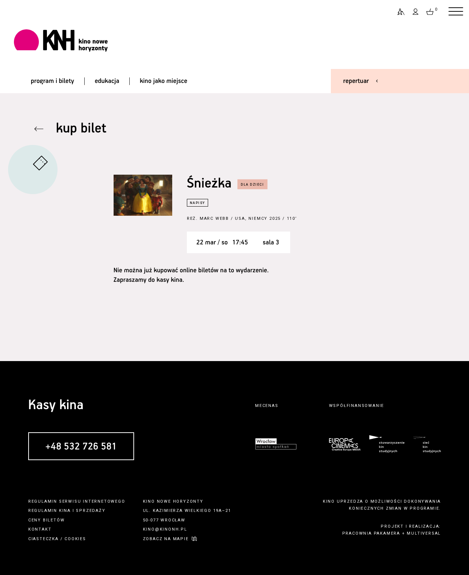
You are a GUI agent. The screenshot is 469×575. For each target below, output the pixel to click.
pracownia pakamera (371, 533)
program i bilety (52, 81)
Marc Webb (214, 218)
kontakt (40, 529)
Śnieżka (209, 184)
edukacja (107, 81)
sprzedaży (90, 510)
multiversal (424, 533)
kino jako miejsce (164, 81)
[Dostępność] (398, 11)
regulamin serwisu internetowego (76, 501)
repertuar (356, 81)
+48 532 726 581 (81, 446)
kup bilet (81, 129)
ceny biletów (46, 520)
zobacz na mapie (166, 538)
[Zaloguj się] (416, 11)
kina (65, 510)
